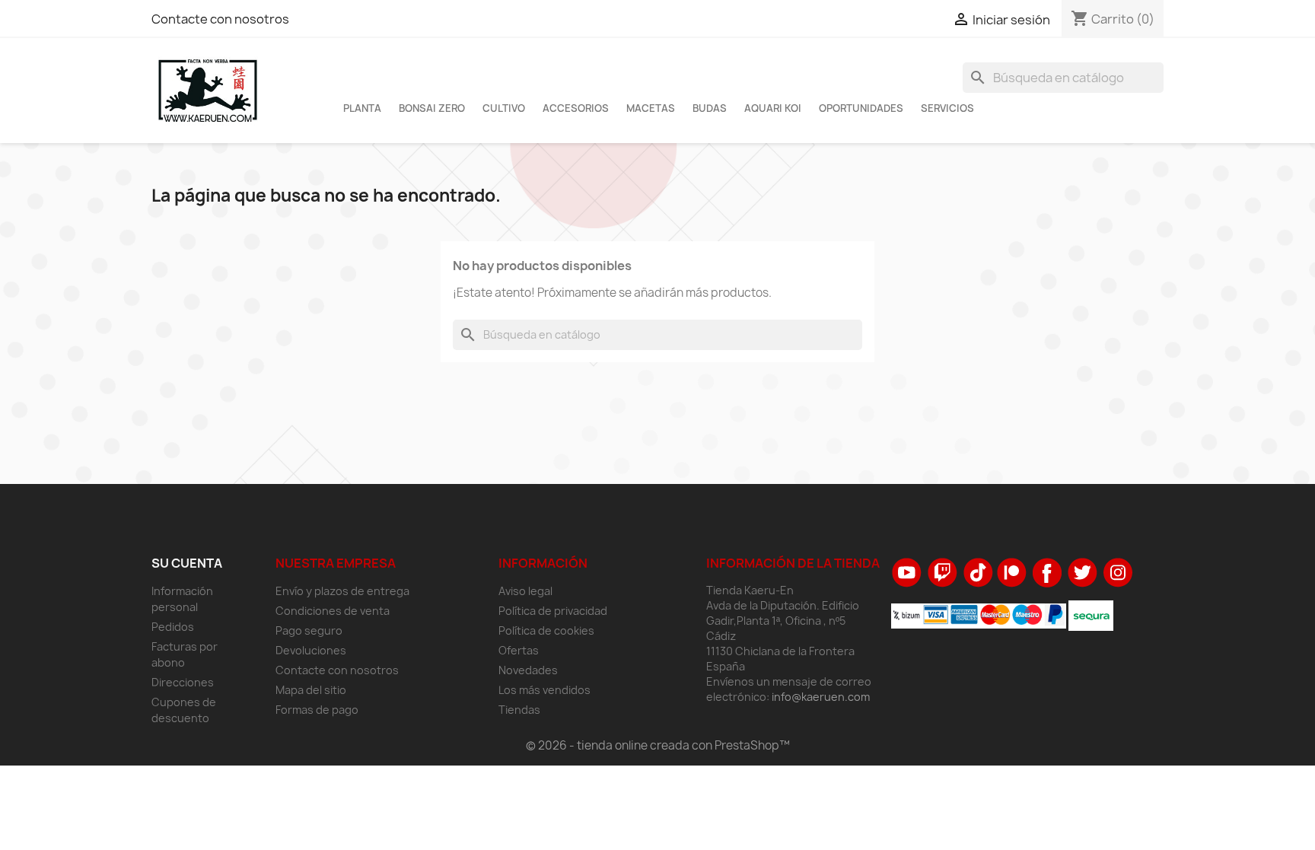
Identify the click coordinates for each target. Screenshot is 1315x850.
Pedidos (172, 626)
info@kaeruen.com (821, 696)
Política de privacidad (552, 610)
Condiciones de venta (332, 610)
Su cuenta (186, 563)
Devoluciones (310, 650)
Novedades (528, 670)
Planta (362, 108)
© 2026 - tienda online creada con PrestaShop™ (658, 745)
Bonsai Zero (432, 108)
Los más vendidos (544, 690)
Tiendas (519, 709)
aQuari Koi (772, 108)
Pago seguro (308, 630)
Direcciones (182, 682)
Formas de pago (316, 709)
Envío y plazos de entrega (342, 591)
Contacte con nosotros (220, 19)
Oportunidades (861, 108)
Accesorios (576, 108)
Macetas (650, 108)
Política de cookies (546, 630)
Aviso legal (525, 591)
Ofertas (518, 650)
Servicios (947, 108)
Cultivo (503, 108)
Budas (710, 108)
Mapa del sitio (310, 690)
